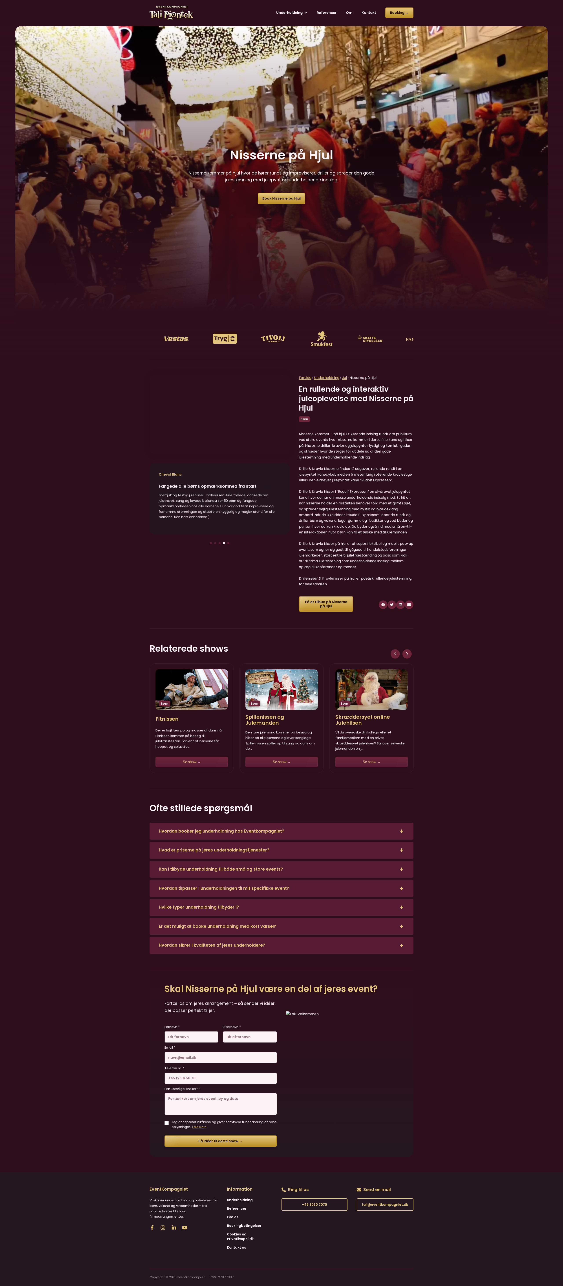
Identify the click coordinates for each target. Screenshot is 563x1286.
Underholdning (326, 377)
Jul (344, 377)
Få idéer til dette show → (220, 1141)
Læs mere (199, 1127)
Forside (305, 377)
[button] (292, 13)
